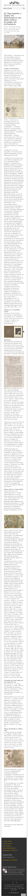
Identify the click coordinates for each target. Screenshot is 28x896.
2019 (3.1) (6, 26)
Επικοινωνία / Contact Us (10, 850)
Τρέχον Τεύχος (8, 841)
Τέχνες (18, 31)
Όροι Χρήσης (7, 845)
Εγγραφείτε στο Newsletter (10, 860)
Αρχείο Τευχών (8, 843)
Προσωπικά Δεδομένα (9, 848)
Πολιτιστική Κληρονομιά (10, 31)
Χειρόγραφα (7, 32)
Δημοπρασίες (12, 26)
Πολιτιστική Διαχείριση (13, 29)
